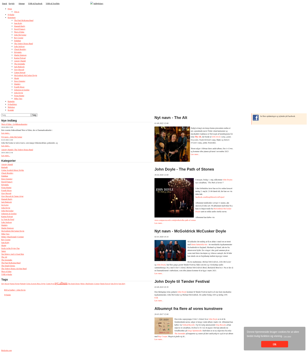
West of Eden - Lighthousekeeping (14, 124)
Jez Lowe (5, 205)
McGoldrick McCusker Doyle (12, 231)
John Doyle (5, 207)
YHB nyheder (6, 274)
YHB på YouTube (53, 3)
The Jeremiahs (6, 259)
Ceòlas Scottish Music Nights (12, 170)
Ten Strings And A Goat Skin (12, 254)
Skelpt (3, 245)
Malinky (4, 225)
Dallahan (4, 176)
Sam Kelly (5, 242)
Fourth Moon (6, 190)
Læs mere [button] (287, 336)
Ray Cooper (5, 239)
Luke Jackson (6, 222)
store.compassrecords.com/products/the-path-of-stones (175, 220)
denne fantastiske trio (199, 244)
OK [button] (274, 344)
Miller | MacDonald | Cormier (12, 236)
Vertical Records (188, 324)
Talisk (3, 251)
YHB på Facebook (35, 3)
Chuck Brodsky (7, 173)
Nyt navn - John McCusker (11, 137)
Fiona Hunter (6, 187)
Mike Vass (5, 233)
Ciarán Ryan (50, 283)
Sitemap (22, 3)
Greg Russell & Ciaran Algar (12, 196)
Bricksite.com (6, 350)
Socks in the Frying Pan (10, 248)
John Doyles (227, 179)
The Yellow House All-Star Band (14, 268)
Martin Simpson (7, 228)
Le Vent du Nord (7, 219)
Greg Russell (6, 193)
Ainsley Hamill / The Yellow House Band (17, 149)
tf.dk (156, 297)
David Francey (7, 181)
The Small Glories (8, 265)
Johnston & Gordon (9, 213)
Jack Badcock (6, 202)
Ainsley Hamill (7, 164)
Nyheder (7, 294)
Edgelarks (5, 184)
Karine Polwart (7, 216)
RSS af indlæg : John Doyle (15, 290)
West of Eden (6, 271)
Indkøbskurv (98, 3)
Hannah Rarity (6, 199)
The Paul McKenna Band (11, 262)
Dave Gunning (7, 178)
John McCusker (7, 210)
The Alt (4, 257)
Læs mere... (5, 133)
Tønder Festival (105, 283)
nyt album (61, 283)
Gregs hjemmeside (195, 330)
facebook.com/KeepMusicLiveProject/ (209, 197)
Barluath (4, 167)
